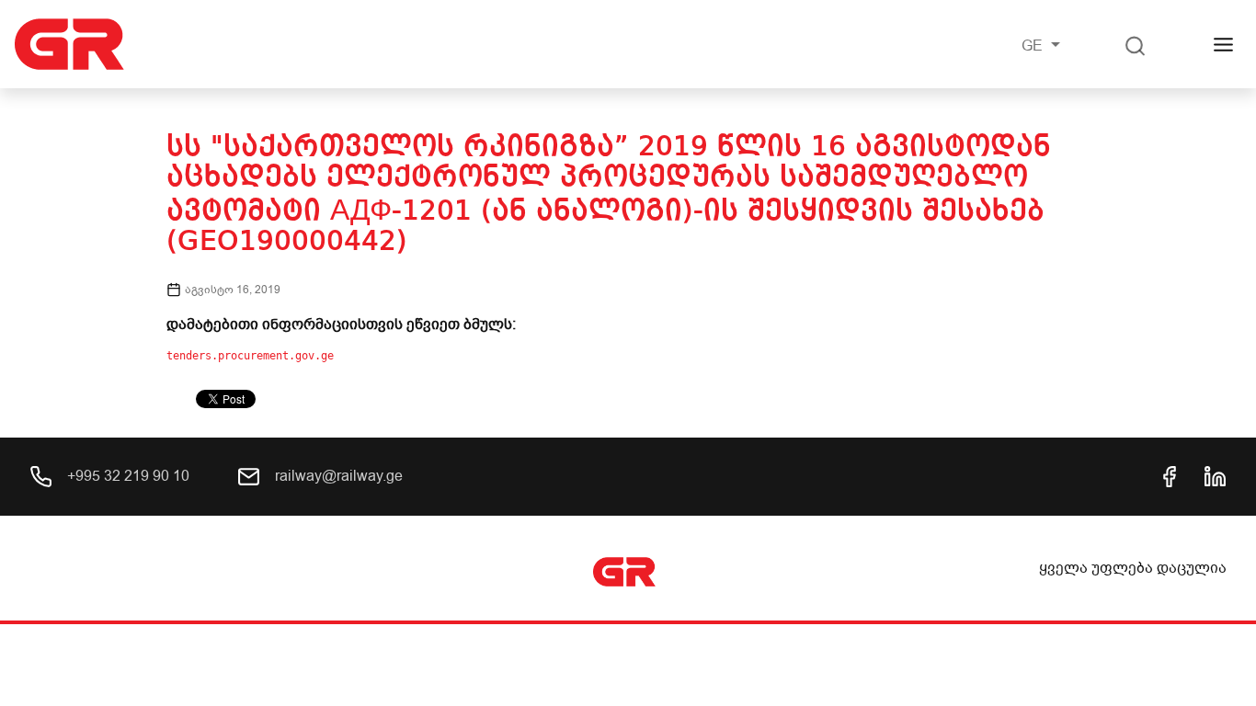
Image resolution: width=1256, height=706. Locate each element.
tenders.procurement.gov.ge (250, 355)
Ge (1034, 46)
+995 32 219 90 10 (126, 476)
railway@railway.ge (337, 476)
